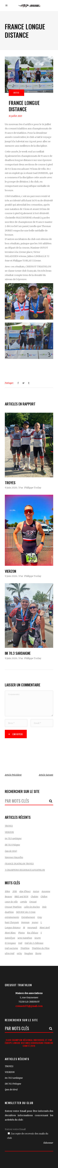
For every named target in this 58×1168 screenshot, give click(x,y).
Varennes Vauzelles (14, 857)
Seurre (37, 938)
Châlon (44, 896)
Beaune (8, 896)
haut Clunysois (12, 922)
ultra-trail (9, 953)
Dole (44, 907)
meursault (32, 927)
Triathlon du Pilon (40, 948)
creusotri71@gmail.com (29, 1006)
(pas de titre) (11, 851)
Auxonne (46, 891)
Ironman (25, 922)
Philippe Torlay (32, 487)
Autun (36, 891)
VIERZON (10, 571)
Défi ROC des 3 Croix (25, 912)
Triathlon (24, 948)
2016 (14, 891)
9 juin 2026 (11, 487)
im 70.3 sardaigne (18, 653)
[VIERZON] (29, 530)
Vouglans (28, 953)
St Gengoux (10, 943)
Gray (39, 917)
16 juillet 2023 (15, 116)
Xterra (38, 953)
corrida (23, 901)
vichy (19, 953)
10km (7, 891)
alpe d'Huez (25, 891)
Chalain (34, 896)
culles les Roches (32, 907)
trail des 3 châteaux (34, 943)
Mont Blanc (10, 932)
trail (20, 943)
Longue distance (13, 927)
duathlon (9, 912)
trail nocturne (11, 948)
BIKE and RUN (21, 896)
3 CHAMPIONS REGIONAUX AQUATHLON (25, 870)
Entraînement (28, 917)
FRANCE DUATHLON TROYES (19, 863)
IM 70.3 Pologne (12, 844)
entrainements (12, 917)
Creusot (33, 901)
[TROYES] (29, 445)
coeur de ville (11, 901)
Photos (21, 932)
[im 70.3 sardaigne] (29, 615)
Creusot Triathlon (13, 907)
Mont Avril (45, 927)
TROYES (10, 482)
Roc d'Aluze (32, 932)
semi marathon (25, 938)
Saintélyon (10, 938)
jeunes (35, 922)
